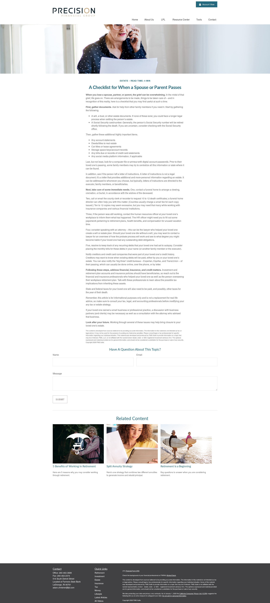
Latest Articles (101, 597)
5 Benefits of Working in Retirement (74, 466)
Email (139, 354)
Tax (96, 586)
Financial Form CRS (132, 571)
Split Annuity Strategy (119, 466)
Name (56, 354)
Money (98, 590)
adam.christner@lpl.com (63, 587)
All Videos (99, 600)
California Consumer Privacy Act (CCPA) (193, 593)
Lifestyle (98, 593)
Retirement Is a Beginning (176, 466)
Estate (97, 579)
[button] (135, 19)
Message (57, 373)
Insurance (99, 583)
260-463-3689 (65, 572)
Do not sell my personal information (174, 596)
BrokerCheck (171, 575)
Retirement (99, 572)
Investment (99, 576)
